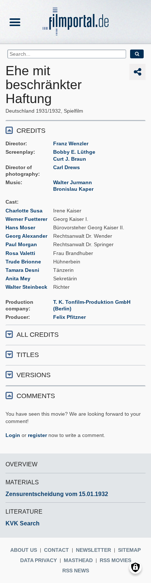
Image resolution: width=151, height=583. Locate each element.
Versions (33, 375)
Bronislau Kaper (73, 189)
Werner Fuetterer (26, 219)
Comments (35, 396)
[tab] (75, 130)
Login (12, 435)
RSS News (75, 570)
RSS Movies (115, 560)
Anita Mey (17, 278)
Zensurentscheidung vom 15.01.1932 (56, 494)
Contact (56, 550)
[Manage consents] (135, 567)
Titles (27, 354)
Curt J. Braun (69, 159)
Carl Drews (66, 167)
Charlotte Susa (24, 211)
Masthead (78, 560)
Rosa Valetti (20, 253)
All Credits (37, 334)
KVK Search (22, 523)
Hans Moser (20, 227)
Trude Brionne (23, 262)
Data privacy (38, 560)
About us (23, 550)
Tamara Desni (22, 270)
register (37, 435)
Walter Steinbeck (26, 287)
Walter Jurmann (72, 182)
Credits (30, 130)
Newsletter (93, 550)
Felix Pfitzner (69, 317)
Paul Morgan (21, 244)
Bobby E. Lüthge (74, 152)
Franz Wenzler (70, 143)
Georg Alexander (26, 236)
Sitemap (129, 550)
